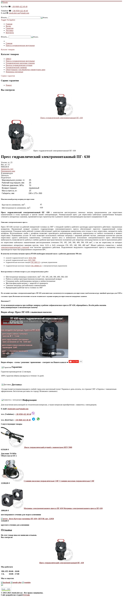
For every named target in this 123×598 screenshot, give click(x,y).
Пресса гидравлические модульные (20, 61)
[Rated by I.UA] (6, 587)
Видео (8, 26)
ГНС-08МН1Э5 (36, 266)
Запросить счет (7, 169)
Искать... (4, 17)
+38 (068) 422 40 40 (19, 7)
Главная (9, 24)
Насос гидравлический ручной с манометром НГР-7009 (48, 447)
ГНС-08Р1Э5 (35, 262)
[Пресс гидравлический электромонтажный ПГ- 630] (61, 116)
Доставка (9, 30)
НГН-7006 (32, 258)
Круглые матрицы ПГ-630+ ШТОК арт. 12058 (33, 519)
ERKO (8, 59)
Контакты (10, 33)
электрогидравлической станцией (15, 247)
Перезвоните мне (8, 171)
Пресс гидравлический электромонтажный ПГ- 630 (61, 118)
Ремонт (9, 85)
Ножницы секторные (14, 72)
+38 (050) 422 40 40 (20, 11)
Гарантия (9, 28)
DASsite (26, 595)
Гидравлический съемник (16, 67)
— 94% (6, 589)
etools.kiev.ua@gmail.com (19, 13)
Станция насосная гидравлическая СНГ (59, 481)
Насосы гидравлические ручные (19, 65)
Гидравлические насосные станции (20, 63)
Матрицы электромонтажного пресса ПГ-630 (63, 508)
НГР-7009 (31, 260)
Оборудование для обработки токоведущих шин (25, 70)
